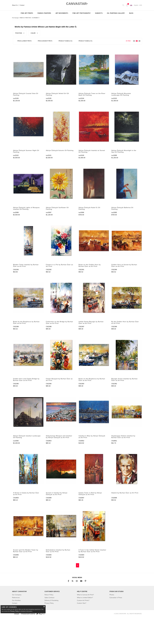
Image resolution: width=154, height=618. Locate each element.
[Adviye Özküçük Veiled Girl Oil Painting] (61, 69)
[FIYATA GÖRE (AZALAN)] (45, 41)
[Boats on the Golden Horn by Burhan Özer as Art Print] (94, 241)
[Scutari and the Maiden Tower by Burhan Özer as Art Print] (28, 526)
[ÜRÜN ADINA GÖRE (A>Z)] (65, 41)
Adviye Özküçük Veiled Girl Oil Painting (57, 94)
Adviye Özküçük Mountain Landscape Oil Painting (121, 94)
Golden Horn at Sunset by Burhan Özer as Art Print (124, 265)
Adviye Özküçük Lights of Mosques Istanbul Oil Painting (26, 208)
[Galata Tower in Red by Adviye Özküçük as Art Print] (94, 469)
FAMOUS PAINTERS (44, 13)
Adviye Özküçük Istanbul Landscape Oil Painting (27, 436)
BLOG (131, 13)
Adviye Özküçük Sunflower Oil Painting (57, 208)
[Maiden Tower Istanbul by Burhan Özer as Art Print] (28, 241)
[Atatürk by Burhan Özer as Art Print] (126, 469)
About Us (15, 5)
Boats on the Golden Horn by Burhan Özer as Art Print (90, 265)
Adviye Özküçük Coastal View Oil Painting (25, 94)
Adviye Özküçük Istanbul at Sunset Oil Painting (92, 151)
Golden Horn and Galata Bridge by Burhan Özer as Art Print (26, 379)
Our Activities (16, 600)
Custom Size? (81, 603)
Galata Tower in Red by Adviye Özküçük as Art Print (90, 493)
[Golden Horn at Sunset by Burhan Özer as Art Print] (126, 241)
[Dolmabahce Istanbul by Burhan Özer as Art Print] (61, 526)
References (16, 597)
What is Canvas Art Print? (85, 595)
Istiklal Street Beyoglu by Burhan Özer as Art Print (91, 322)
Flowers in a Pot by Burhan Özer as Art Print (59, 265)
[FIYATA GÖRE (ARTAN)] (24, 41)
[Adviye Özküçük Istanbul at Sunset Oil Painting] (94, 127)
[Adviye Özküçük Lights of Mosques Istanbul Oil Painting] (28, 184)
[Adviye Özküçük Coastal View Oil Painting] (28, 69)
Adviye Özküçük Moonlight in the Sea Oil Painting (123, 151)
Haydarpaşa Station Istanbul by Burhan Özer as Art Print (123, 436)
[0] (127, 5)
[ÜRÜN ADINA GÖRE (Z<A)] (85, 41)
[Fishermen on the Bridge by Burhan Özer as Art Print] (61, 298)
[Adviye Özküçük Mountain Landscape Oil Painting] (126, 69)
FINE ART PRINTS (27, 13)
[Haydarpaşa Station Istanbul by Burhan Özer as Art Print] (126, 412)
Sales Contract (49, 597)
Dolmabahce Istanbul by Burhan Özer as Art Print (58, 550)
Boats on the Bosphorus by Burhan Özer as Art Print (92, 379)
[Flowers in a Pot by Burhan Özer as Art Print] (61, 241)
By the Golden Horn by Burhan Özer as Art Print (125, 322)
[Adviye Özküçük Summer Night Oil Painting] (28, 127)
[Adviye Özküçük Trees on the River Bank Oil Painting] (94, 69)
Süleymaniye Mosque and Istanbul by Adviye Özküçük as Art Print (59, 436)
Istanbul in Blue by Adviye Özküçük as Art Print (92, 436)
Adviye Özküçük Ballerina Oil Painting (122, 208)
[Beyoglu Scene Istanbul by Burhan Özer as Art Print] (126, 355)
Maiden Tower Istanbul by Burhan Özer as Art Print (26, 265)
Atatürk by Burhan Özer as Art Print (124, 493)
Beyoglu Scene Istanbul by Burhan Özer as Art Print (124, 379)
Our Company (16, 595)
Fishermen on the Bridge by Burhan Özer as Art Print (59, 322)
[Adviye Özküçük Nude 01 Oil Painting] (94, 184)
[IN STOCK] (97, 41)
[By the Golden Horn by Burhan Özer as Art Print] (126, 298)
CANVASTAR (77, 4)
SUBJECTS (99, 13)
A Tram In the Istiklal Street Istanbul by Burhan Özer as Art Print (92, 550)
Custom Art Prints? (83, 600)
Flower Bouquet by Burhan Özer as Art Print (59, 379)
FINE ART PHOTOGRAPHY (81, 13)
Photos (111, 595)
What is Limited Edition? (85, 597)
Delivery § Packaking (51, 600)
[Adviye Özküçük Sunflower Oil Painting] (61, 184)
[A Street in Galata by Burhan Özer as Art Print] (28, 469)
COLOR (33, 33)
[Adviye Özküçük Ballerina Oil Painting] (126, 184)
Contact (22, 5)
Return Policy (49, 595)
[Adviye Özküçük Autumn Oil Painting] (61, 127)
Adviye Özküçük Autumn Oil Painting (59, 150)
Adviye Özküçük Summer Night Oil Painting (26, 151)
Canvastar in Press (115, 597)
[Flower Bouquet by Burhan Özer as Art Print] (61, 355)
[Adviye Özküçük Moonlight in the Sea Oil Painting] (126, 127)
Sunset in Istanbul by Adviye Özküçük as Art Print (56, 493)
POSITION (18, 33)
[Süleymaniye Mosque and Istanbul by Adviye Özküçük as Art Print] (61, 412)
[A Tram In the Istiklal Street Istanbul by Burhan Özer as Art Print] (94, 526)
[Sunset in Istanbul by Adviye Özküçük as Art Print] (61, 469)
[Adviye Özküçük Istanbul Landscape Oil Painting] (28, 412)
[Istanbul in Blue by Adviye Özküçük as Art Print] (94, 412)
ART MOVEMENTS (62, 13)
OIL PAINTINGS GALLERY (116, 13)
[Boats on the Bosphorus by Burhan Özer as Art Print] (94, 355)
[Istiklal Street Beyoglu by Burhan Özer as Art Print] (94, 298)
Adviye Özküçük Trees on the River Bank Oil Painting (92, 94)
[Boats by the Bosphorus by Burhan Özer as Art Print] (28, 298)
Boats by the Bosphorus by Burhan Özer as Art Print (26, 322)
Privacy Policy (49, 603)
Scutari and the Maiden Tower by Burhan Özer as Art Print (25, 550)
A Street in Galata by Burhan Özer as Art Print (26, 493)
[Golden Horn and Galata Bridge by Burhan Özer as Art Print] (28, 355)
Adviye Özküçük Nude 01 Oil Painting (89, 208)
